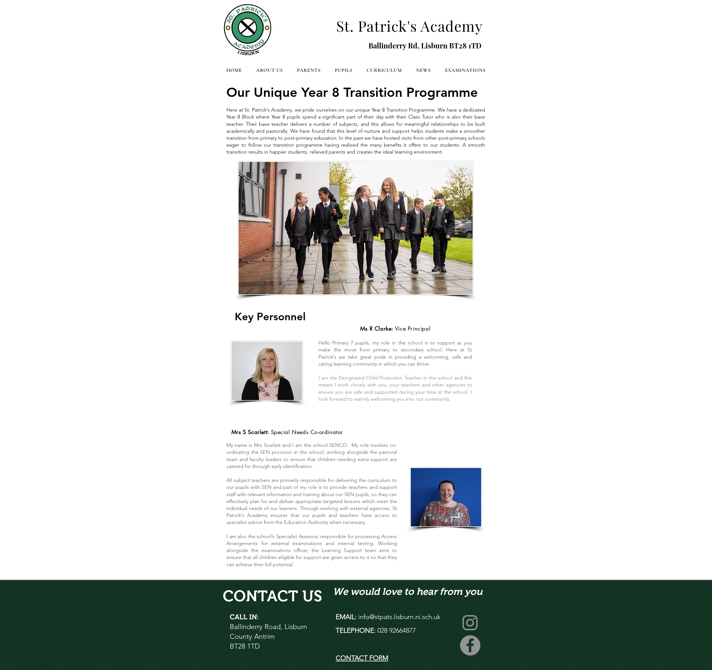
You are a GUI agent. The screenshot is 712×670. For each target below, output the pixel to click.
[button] (269, 70)
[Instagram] (470, 622)
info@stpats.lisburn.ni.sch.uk (399, 617)
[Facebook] (470, 645)
